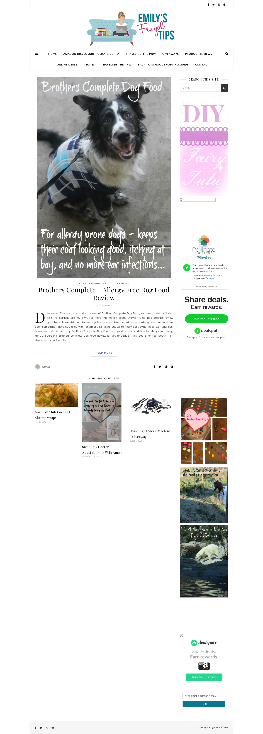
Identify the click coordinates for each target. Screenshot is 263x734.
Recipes (89, 64)
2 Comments (104, 305)
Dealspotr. (192, 337)
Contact (202, 64)
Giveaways (170, 53)
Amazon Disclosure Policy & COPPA (91, 53)
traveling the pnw (116, 64)
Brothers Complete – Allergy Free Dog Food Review (104, 293)
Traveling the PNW (141, 53)
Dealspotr (213, 286)
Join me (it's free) (207, 318)
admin (46, 366)
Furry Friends (90, 283)
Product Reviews (198, 53)
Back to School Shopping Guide (163, 64)
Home (52, 53)
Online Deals (67, 64)
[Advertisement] (206, 372)
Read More (104, 352)
